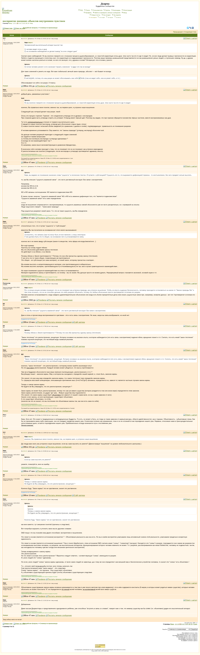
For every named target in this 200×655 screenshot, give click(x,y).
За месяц (118, 17)
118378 (24, 415)
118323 (24, 38)
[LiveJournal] (190, 27)
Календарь (116, 10)
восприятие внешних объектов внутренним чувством (34, 21)
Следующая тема (190, 32)
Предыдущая (178, 32)
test (34, 159)
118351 (24, 304)
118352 (24, 326)
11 (28, 23)
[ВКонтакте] (193, 27)
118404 (24, 432)
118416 (24, 499)
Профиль (88, 13)
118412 (24, 451)
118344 (24, 90)
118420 (24, 600)
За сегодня (107, 15)
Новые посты (95, 15)
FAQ (81, 10)
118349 (24, 283)
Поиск (88, 10)
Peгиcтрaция (127, 10)
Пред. (10, 23)
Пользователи (97, 10)
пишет (30, 42)
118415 (24, 475)
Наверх (5, 86)
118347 (24, 222)
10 (26, 23)
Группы (107, 10)
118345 (24, 166)
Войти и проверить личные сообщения (107, 13)
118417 (24, 583)
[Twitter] (188, 27)
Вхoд (125, 13)
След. (31, 23)
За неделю (117, 15)
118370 (24, 350)
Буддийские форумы (30, 28)
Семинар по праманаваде (49, 28)
